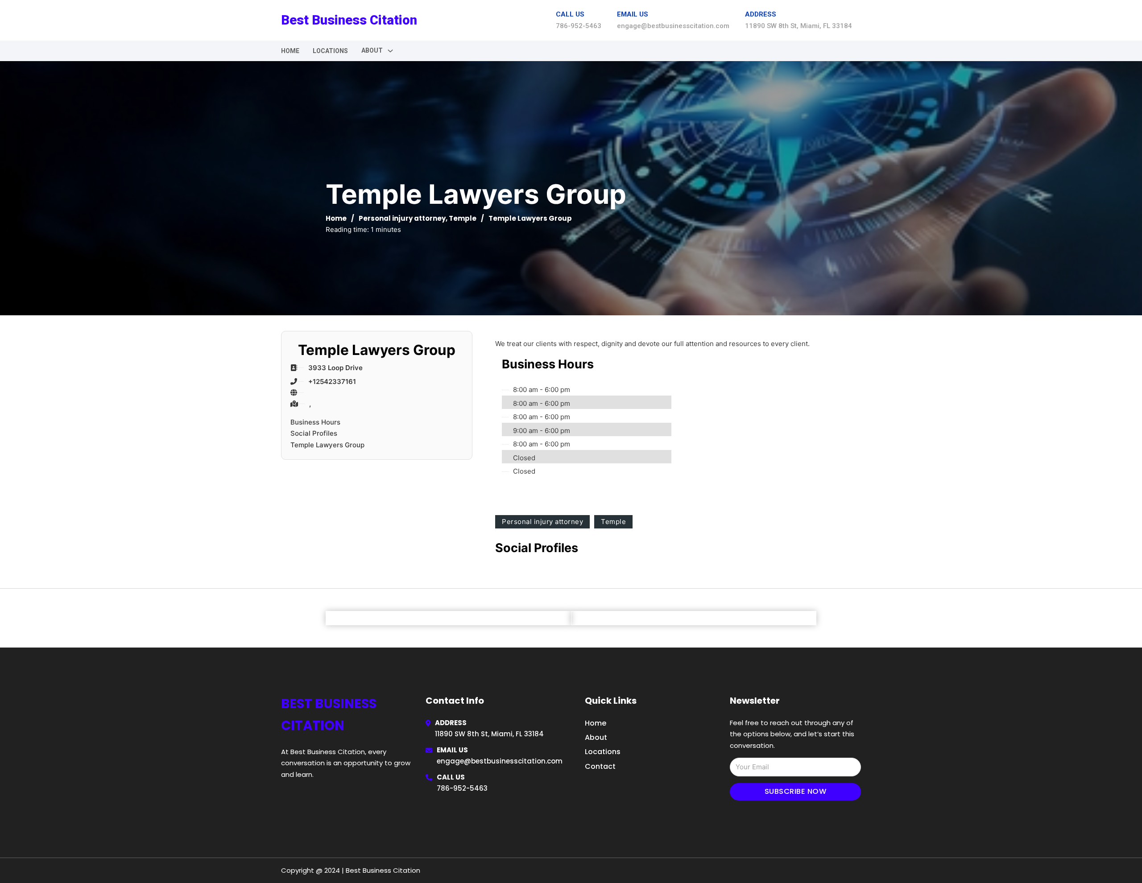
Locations (330, 50)
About (596, 737)
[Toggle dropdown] (390, 51)
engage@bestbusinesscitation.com (500, 761)
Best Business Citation (349, 20)
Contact (600, 766)
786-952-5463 (462, 788)
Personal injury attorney (402, 218)
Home (290, 50)
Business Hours (315, 422)
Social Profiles (313, 433)
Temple (462, 218)
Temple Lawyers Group (327, 445)
